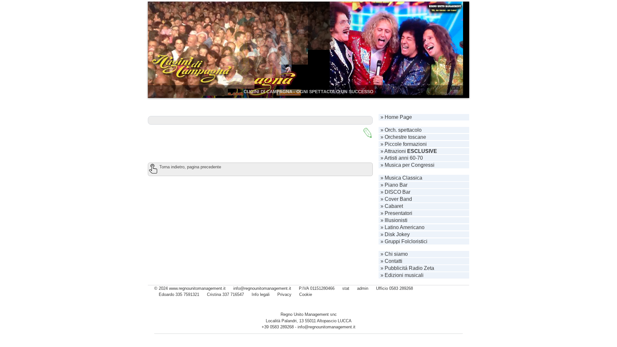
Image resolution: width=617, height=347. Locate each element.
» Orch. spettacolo (401, 130)
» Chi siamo (394, 254)
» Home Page (396, 117)
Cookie (305, 294)
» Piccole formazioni (403, 144)
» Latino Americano (402, 227)
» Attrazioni (408, 151)
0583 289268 (401, 288)
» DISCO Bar (395, 192)
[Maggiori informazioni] (367, 133)
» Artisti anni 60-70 (401, 158)
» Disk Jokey (395, 234)
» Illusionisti (393, 220)
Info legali (261, 294)
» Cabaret (391, 206)
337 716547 (233, 294)
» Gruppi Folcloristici (403, 241)
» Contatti (391, 261)
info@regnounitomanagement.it (326, 327)
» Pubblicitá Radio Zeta (407, 268)
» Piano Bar (393, 185)
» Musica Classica (401, 178)
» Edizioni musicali (402, 275)
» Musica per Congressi (407, 165)
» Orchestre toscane (403, 137)
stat (345, 288)
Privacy (284, 294)
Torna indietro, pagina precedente (190, 167)
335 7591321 (187, 294)
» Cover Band (396, 199)
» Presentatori (396, 213)
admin (362, 288)
